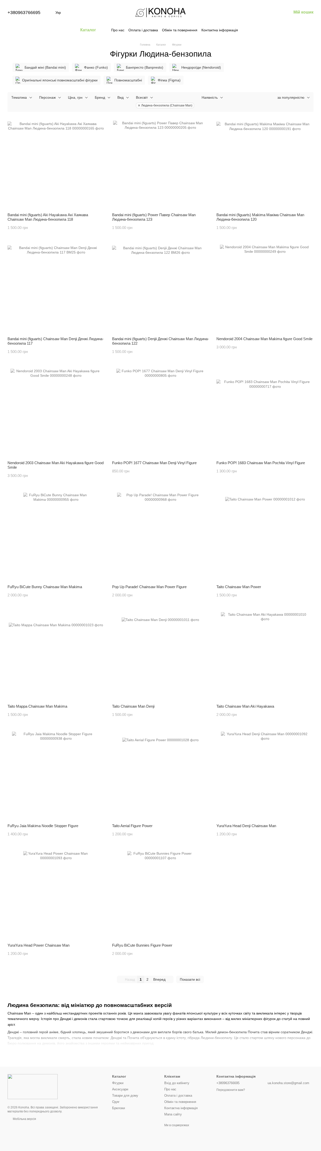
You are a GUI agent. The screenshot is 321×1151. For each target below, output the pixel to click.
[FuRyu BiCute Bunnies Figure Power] (160, 895)
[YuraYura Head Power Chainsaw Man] (56, 895)
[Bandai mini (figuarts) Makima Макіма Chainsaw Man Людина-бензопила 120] (264, 165)
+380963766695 (24, 12)
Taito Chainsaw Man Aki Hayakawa (245, 706)
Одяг (116, 1102)
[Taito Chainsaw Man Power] (264, 537)
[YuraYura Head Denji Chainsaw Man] (264, 776)
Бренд (100, 97)
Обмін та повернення (179, 30)
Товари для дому (125, 1095)
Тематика (19, 97)
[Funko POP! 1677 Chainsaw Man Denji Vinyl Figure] (160, 413)
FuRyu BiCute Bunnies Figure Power (142, 945)
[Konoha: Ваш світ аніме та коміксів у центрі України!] (33, 1086)
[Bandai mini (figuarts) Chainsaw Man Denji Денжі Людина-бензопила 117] (56, 289)
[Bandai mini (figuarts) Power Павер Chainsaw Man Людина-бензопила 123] (160, 165)
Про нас (117, 30)
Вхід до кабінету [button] (176, 1083)
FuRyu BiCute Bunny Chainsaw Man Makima (45, 587)
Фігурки (117, 1083)
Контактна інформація (219, 30)
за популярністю (290, 97)
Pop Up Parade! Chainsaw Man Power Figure (149, 587)
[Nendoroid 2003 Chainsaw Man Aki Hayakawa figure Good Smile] (56, 413)
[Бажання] (261, 13)
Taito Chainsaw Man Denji (133, 706)
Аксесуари (120, 1089)
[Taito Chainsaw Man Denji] (160, 656)
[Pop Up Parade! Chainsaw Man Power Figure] (160, 537)
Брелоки (118, 1108)
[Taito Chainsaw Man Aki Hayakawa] (264, 656)
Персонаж (47, 97)
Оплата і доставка (143, 30)
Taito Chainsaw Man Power (238, 587)
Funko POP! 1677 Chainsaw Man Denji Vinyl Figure (154, 463)
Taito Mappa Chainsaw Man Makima (37, 706)
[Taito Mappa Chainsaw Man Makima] (56, 656)
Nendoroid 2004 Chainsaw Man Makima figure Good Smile (264, 339)
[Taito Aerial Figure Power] (160, 776)
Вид (120, 97)
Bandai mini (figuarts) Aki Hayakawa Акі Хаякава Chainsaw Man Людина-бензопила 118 (48, 217)
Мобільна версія (24, 1119)
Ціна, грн (75, 97)
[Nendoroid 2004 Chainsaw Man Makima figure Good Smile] (264, 289)
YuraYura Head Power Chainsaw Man (38, 945)
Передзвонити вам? (230, 1090)
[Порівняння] (248, 13)
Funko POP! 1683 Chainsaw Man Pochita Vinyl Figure (260, 463)
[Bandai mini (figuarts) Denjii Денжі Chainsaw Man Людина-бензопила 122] (160, 289)
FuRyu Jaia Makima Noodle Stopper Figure (43, 826)
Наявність (210, 97)
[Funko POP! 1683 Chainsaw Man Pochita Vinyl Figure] (264, 413)
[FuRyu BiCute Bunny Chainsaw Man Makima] (56, 537)
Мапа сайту (173, 1114)
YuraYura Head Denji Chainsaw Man (246, 826)
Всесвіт (142, 97)
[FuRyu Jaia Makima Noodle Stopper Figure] (56, 776)
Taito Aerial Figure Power (132, 826)
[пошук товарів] (247, 30)
